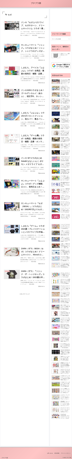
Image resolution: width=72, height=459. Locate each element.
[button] (69, 39)
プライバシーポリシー (66, 453)
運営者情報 (56, 453)
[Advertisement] (24, 305)
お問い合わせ (50, 453)
